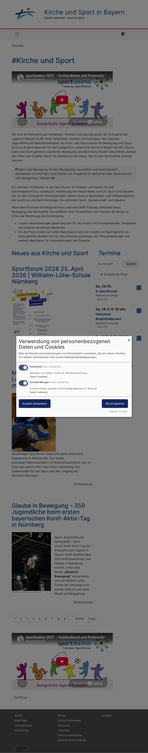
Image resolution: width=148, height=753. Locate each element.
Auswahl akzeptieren (34, 403)
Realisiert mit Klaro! (118, 411)
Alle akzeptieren (114, 403)
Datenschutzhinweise (77, 357)
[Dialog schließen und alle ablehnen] (129, 338)
